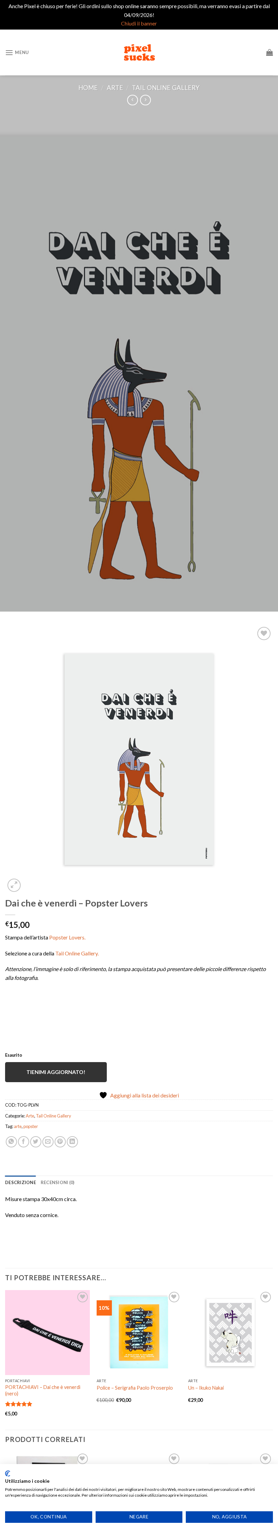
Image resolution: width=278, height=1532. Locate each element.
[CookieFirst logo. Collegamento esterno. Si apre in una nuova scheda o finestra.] (7, 1474)
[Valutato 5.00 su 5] (19, 1403)
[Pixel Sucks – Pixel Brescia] (139, 52)
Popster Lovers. (67, 937)
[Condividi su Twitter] (35, 1141)
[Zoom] (14, 885)
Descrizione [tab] (20, 1182)
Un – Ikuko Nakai (206, 1388)
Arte (115, 87)
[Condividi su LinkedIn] (72, 1141)
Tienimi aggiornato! (55, 1072)
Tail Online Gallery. (77, 953)
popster (30, 1126)
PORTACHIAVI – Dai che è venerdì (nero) (42, 1390)
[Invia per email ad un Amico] (48, 1141)
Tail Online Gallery (166, 87)
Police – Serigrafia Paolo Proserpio (135, 1388)
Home (88, 87)
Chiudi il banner (139, 23)
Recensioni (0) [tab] (58, 1182)
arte (18, 1126)
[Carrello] (269, 52)
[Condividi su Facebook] (23, 1141)
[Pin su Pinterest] (60, 1141)
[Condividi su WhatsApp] (11, 1141)
